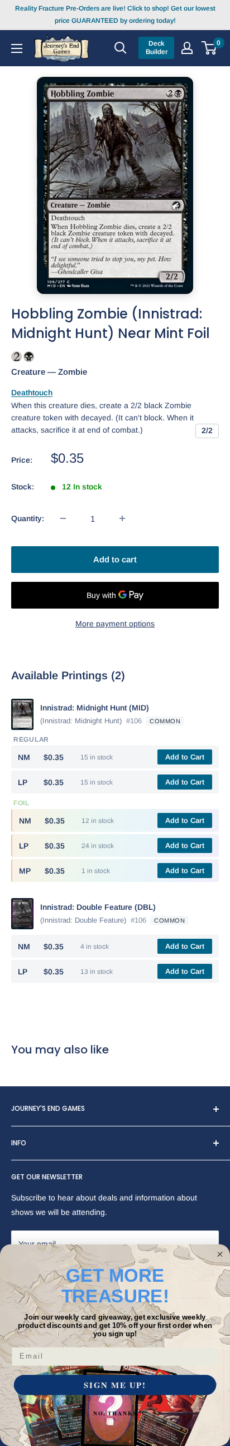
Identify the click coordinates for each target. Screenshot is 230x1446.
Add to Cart (184, 757)
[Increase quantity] (122, 518)
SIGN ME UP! (115, 1385)
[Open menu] (16, 47)
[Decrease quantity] (63, 518)
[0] (210, 48)
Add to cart (115, 559)
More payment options (115, 623)
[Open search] (120, 48)
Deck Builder (156, 48)
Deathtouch (31, 392)
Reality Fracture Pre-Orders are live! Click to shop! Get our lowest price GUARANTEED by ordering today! (115, 14)
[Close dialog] (220, 1254)
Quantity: (27, 518)
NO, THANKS (115, 1413)
